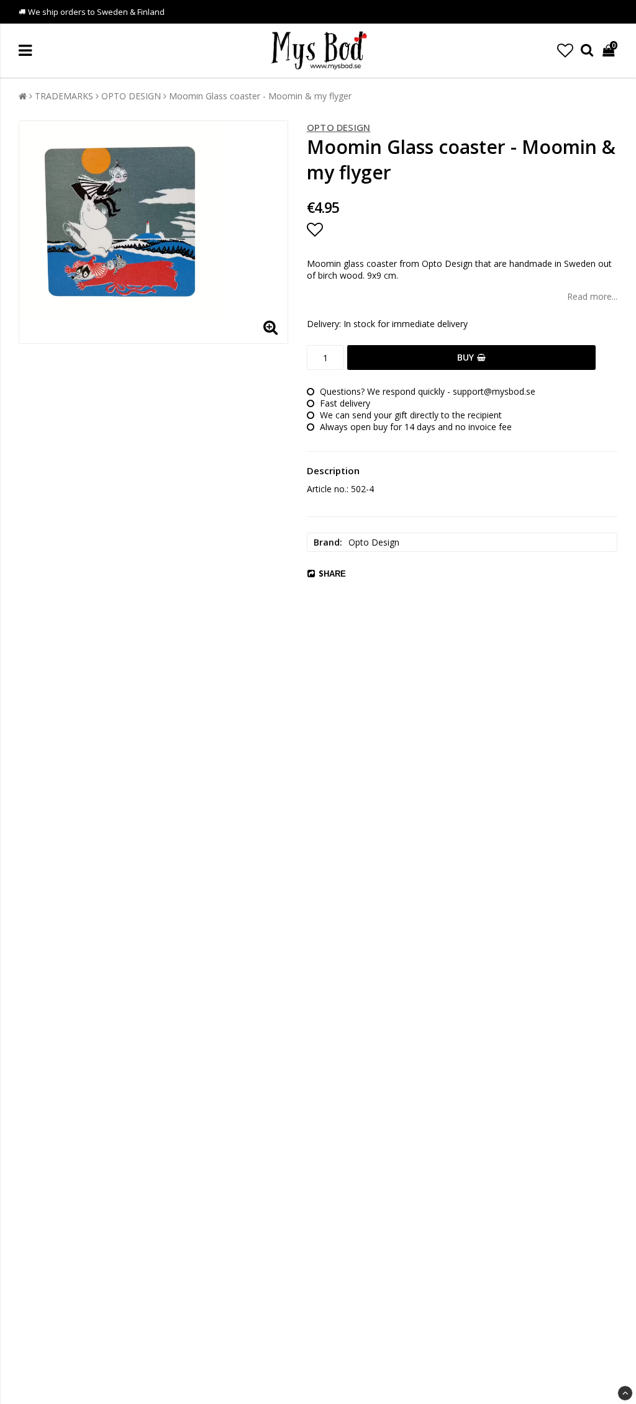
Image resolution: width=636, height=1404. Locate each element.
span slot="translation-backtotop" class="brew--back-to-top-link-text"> (625, 1393)
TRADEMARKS (64, 96)
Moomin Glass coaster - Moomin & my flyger (260, 96)
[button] (565, 50)
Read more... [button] (592, 296)
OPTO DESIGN (131, 96)
